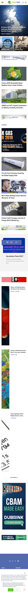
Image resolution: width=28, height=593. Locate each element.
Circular (4, 79)
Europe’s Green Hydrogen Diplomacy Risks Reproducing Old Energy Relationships (21, 46)
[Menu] (3, 2)
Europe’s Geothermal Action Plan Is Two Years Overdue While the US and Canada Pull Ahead (18, 353)
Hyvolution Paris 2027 (14, 256)
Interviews (5, 192)
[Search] (25, 2)
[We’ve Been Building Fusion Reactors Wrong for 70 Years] (14, 186)
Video (3, 214)
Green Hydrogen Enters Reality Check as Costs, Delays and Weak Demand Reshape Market (18, 416)
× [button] (25, 572)
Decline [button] (17, 590)
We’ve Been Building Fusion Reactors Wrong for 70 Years (14, 196)
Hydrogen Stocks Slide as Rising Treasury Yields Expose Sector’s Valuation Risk (6, 46)
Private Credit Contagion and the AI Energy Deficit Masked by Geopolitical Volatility (13, 220)
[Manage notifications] (24, 589)
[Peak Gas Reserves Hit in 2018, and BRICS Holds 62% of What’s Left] (14, 140)
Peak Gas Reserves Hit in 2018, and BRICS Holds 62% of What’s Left (13, 147)
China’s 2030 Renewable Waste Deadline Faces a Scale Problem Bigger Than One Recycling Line (12, 85)
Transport (5, 170)
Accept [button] (10, 590)
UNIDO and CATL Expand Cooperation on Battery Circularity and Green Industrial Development (14, 107)
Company (18, 568)
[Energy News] (14, 2)
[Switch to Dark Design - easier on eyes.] (23, 2)
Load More (13, 477)
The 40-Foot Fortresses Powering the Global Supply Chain (13, 174)
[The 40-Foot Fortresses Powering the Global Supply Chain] (14, 164)
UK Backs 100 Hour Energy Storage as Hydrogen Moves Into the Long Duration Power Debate (13, 29)
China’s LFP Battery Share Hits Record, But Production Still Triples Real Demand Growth (18, 290)
